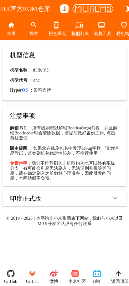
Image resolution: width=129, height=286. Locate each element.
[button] (64, 198)
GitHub (10, 281)
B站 (96, 281)
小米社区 (75, 281)
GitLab (32, 281)
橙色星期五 (56, 33)
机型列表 (78, 33)
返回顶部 (118, 281)
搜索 (33, 33)
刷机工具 (101, 33)
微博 (53, 281)
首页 (11, 33)
